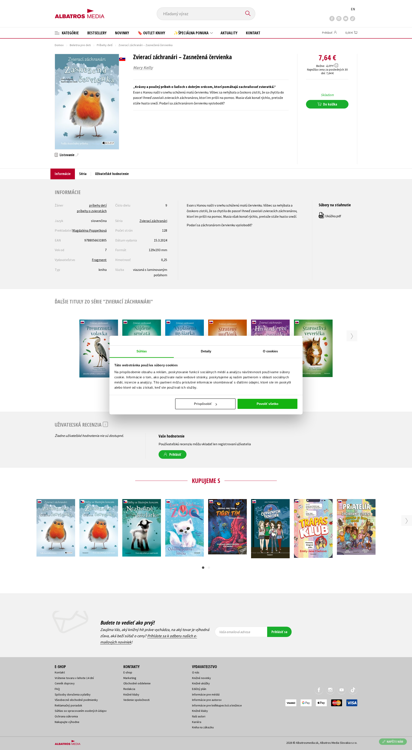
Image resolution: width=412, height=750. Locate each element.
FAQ (57, 689)
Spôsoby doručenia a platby (73, 694)
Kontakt (253, 32)
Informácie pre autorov (207, 700)
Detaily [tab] (206, 351)
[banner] (80, 10)
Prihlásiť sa (279, 631)
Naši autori (198, 716)
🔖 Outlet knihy (151, 32)
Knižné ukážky (201, 683)
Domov (59, 45)
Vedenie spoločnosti (136, 700)
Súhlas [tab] (141, 351)
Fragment (99, 260)
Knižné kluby (131, 694)
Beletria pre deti (80, 45)
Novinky (122, 32)
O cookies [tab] (270, 351)
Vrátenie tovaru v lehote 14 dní (74, 678)
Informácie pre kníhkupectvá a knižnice (217, 705)
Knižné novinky (201, 678)
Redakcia (129, 689)
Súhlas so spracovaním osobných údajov (81, 711)
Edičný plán (199, 689)
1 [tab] (203, 567)
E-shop (127, 672)
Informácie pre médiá (206, 694)
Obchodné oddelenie (137, 683)
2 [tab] (209, 567)
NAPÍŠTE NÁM (395, 741)
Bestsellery (96, 32)
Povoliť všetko (267, 404)
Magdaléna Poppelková (89, 230)
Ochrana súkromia (66, 716)
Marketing (129, 678)
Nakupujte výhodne (67, 722)
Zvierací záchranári (153, 221)
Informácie (63, 173)
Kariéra (196, 722)
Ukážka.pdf (330, 216)
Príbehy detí (104, 45)
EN (353, 9)
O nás (195, 672)
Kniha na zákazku (203, 727)
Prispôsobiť (203, 404)
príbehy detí (98, 205)
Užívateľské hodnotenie (112, 173)
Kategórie (70, 32)
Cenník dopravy (65, 683)
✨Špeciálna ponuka (191, 32)
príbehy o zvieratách (92, 211)
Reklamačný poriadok (68, 705)
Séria (82, 173)
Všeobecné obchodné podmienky (76, 700)
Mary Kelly (143, 67)
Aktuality (229, 32)
